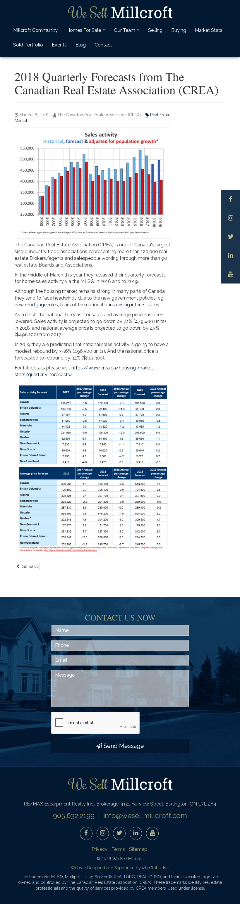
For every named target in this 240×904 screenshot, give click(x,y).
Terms (118, 849)
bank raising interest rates (131, 304)
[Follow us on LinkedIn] (230, 255)
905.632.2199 (74, 815)
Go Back (28, 566)
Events (59, 45)
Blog (81, 45)
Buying (178, 30)
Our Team (127, 32)
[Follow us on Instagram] (230, 218)
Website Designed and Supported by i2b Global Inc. (120, 867)
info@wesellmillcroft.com (145, 815)
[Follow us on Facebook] (230, 199)
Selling (155, 30)
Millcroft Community (35, 30)
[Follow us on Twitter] (230, 236)
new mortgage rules (36, 304)
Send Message (123, 745)
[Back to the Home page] (120, 12)
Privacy (99, 849)
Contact (103, 45)
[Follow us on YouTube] (230, 274)
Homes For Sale (86, 32)
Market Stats (208, 30)
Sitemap (138, 849)
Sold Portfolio (28, 45)
